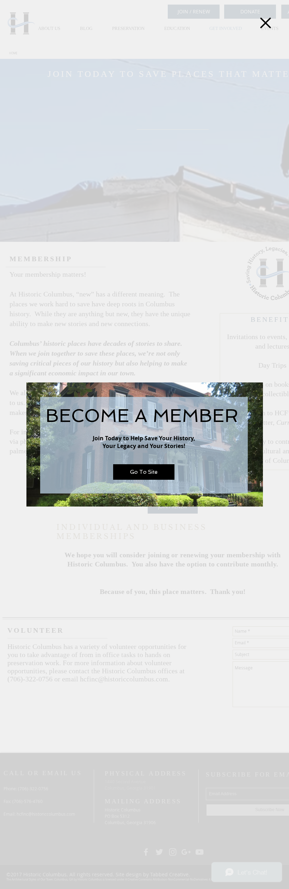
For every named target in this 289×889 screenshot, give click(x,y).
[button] (265, 23)
